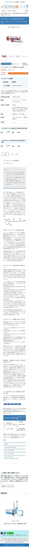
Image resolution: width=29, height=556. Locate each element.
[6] (9, 335)
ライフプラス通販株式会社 (8, 540)
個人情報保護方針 (10, 535)
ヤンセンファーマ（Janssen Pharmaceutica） (19, 100)
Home (2, 21)
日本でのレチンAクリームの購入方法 (15, 172)
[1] (4, 216)
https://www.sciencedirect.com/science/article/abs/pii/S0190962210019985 (15, 446)
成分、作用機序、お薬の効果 (13, 181)
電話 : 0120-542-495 (19, 540)
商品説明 (14, 82)
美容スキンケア (9, 21)
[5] (12, 285)
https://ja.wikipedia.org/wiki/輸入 (11, 458)
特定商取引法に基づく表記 (21, 535)
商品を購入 (6, 82)
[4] (16, 248)
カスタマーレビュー (18, 85)
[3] (6, 245)
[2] (15, 235)
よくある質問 (6, 85)
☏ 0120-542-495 (9, 2)
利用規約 (4, 535)
